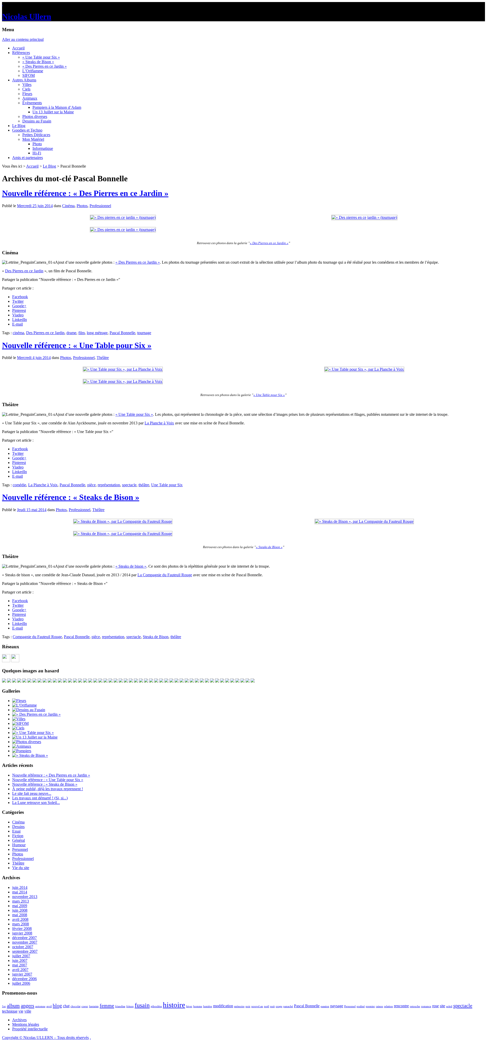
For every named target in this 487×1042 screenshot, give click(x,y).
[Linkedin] (15, 661)
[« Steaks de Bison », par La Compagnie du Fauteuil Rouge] (122, 521)
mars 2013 (20, 901)
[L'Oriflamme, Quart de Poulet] (19, 681)
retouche (415, 1006)
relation (388, 1006)
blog (57, 1005)
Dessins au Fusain (36, 121)
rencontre (401, 1006)
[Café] (136, 681)
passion (325, 1006)
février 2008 (22, 928)
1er (4, 1006)
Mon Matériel (33, 139)
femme (107, 1005)
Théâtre (103, 357)
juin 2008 (19, 910)
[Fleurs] (19, 700)
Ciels (26, 89)
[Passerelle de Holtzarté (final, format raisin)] (166, 681)
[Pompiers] (21, 751)
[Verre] (55, 681)
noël (266, 1006)
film (81, 333)
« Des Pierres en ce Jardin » (44, 66)
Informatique (42, 148)
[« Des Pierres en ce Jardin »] (36, 714)
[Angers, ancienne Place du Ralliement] (131, 681)
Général (18, 840)
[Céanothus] (192, 681)
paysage (336, 1006)
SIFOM (28, 75)
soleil (449, 1006)
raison (379, 1006)
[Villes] (18, 719)
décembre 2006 (24, 979)
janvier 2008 (22, 933)
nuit (272, 1006)
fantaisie (94, 1006)
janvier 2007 (22, 974)
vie (21, 1011)
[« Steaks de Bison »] (30, 755)
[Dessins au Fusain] (28, 710)
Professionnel (100, 206)
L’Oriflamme (32, 71)
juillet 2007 (21, 956)
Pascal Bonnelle (122, 333)
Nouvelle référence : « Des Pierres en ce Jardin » (85, 193)
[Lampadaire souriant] (60, 681)
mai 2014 (19, 892)
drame (71, 333)
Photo (37, 144)
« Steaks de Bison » (38, 62)
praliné (361, 1006)
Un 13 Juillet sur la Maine (53, 112)
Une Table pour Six (167, 485)
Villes (26, 84)
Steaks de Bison (155, 637)
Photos (82, 206)
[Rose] (24, 681)
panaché (288, 1006)
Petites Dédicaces (36, 135)
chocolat (75, 1006)
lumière (207, 1006)
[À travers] (237, 681)
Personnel (20, 849)
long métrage (97, 333)
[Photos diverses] (26, 742)
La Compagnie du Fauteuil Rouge (164, 575)
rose (435, 1006)
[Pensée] (177, 681)
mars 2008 (20, 924)
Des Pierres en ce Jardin (24, 271)
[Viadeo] (6, 661)
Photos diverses (34, 116)
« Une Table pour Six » (41, 57)
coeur (84, 1006)
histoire (174, 1005)
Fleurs (27, 94)
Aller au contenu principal (23, 39)
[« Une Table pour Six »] (33, 732)
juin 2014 (19, 887)
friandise (120, 1006)
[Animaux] (21, 746)
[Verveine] (116, 681)
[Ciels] (18, 728)
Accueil (18, 48)
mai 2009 (19, 906)
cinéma (18, 333)
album (13, 1005)
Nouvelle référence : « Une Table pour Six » (76, 345)
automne (40, 1006)
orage (279, 1006)
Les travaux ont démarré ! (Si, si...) (40, 798)
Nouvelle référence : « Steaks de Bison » (70, 497)
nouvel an (257, 1006)
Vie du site (20, 868)
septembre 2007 (25, 951)
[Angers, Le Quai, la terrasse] (9, 681)
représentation (109, 485)
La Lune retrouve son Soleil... (36, 802)
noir (248, 1006)
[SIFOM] (197, 681)
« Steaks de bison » (130, 566)
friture (130, 1006)
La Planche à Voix (159, 423)
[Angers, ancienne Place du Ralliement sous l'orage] (75, 681)
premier (370, 1006)
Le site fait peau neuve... (31, 793)
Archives (19, 1020)
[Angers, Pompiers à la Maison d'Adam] (151, 681)
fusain (142, 1005)
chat (66, 1006)
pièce (91, 485)
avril (49, 1006)
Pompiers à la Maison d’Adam (56, 107)
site (442, 1006)
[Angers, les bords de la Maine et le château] (80, 681)
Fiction (17, 836)
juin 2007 (19, 960)
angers (27, 1005)
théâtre (143, 485)
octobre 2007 (22, 947)
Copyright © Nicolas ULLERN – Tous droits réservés (45, 1037)
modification (223, 1006)
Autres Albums (24, 80)
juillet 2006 (21, 983)
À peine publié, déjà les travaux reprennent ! (47, 789)
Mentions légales (25, 1024)
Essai (16, 831)
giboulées (156, 1006)
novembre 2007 (24, 942)
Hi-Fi (36, 153)
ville (27, 1011)
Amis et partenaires (27, 157)
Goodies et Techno (27, 130)
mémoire (239, 1006)
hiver (189, 1006)
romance (426, 1006)
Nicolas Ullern (26, 16)
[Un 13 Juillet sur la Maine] (14, 681)
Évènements (32, 103)
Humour (19, 845)
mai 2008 (19, 915)
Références (21, 52)
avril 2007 (20, 969)
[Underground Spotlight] (242, 681)
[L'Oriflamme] (24, 705)
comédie (19, 485)
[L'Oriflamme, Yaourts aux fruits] (85, 681)
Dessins (18, 826)
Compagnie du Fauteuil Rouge (37, 637)
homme (197, 1006)
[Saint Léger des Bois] (34, 681)
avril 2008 (20, 919)
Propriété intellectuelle (30, 1029)
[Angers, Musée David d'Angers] (70, 681)
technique (10, 1011)
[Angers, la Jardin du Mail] (217, 681)
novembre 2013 (24, 896)
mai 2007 (19, 965)
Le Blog (18, 125)
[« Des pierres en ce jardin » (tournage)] (123, 217)
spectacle (129, 485)
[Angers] (50, 681)
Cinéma (68, 206)
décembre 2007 (24, 938)
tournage (144, 333)
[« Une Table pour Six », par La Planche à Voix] (123, 369)
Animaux (29, 98)
